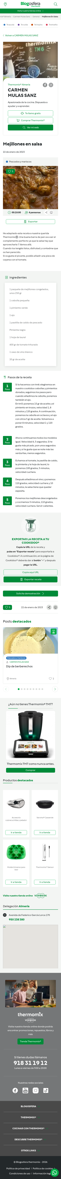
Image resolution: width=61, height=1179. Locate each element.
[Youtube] (25, 1090)
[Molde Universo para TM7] (16, 852)
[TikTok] (45, 1090)
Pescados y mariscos (16, 658)
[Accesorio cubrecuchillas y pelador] (16, 802)
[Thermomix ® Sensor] (45, 852)
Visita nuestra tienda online (29, 11)
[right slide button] (55, 689)
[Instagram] (35, 1090)
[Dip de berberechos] (30, 642)
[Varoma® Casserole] (45, 802)
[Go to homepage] (30, 4)
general (36, 16)
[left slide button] (6, 689)
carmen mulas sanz (21, 16)
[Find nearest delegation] (5, 4)
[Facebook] (15, 1090)
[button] (55, 4)
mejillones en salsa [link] (50, 16)
